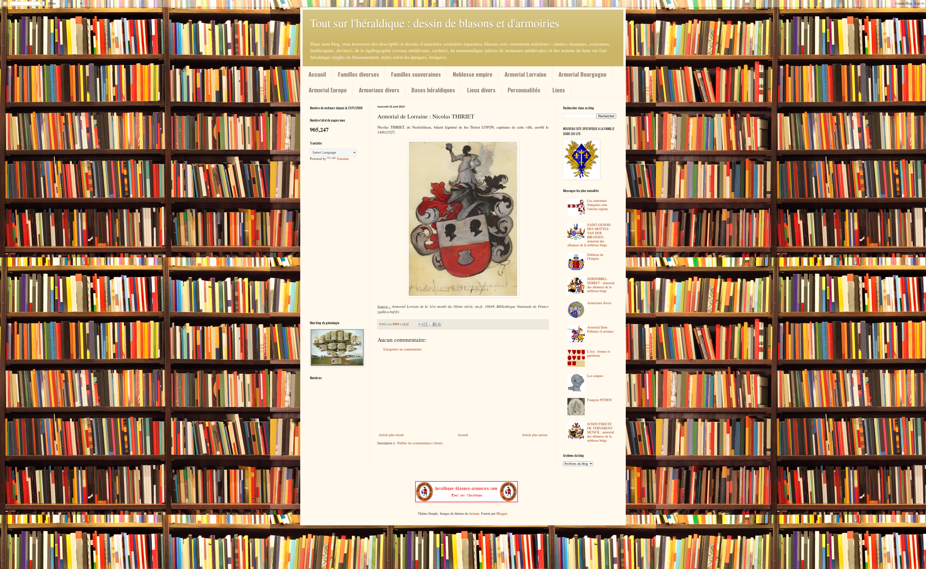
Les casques (595, 375)
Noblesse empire (472, 74)
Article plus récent (391, 434)
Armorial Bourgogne (582, 74)
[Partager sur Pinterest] (439, 324)
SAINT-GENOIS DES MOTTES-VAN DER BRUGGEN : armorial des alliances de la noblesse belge (589, 234)
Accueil (317, 74)
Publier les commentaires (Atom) (420, 443)
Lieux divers (481, 89)
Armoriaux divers (379, 89)
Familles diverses (358, 74)
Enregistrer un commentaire (402, 349)
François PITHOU (599, 400)
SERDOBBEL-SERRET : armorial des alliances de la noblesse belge (600, 284)
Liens (558, 89)
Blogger (502, 513)
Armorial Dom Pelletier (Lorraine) (600, 329)
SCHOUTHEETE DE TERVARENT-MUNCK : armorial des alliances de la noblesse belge (600, 432)
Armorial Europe (328, 89)
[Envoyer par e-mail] (420, 324)
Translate (343, 158)
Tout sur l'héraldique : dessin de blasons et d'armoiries (434, 22)
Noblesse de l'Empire (595, 256)
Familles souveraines (416, 74)
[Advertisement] (463, 392)
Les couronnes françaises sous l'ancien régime (597, 204)
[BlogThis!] (425, 324)
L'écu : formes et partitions (598, 353)
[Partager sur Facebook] (434, 324)
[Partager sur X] (430, 324)
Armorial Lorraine (525, 74)
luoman (474, 513)
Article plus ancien (534, 434)
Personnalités (524, 89)
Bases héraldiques (433, 89)
